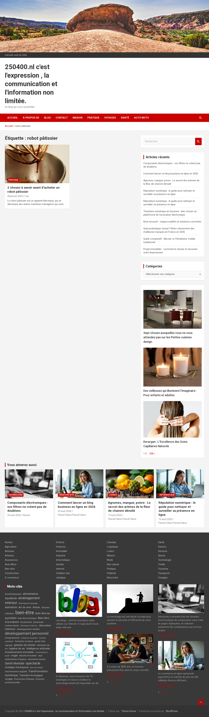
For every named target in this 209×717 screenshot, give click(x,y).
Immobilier (61, 551)
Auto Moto (141, 117)
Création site (66, 495)
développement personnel (26, 633)
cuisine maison (12, 625)
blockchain (38, 622)
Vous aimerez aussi (22, 465)
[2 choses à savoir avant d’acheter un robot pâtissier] (37, 163)
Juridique (61, 577)
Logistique (112, 546)
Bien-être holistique (27, 618)
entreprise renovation (29, 638)
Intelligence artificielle (38, 648)
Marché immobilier (28, 655)
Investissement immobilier (19, 652)
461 (64, 695)
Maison (77, 117)
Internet (60, 568)
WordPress (172, 711)
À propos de (31, 117)
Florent (26, 515)
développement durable (28, 629)
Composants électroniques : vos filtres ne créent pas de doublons (27, 507)
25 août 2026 (14, 515)
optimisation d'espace (15, 659)
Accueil (12, 117)
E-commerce (12, 577)
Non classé (113, 564)
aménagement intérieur (22, 600)
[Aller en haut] (201, 702)
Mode (40, 656)
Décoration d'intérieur (29, 626)
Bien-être (10, 568)
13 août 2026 (115, 515)
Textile (161, 564)
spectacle (33, 663)
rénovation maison (37, 659)
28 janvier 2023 (15, 196)
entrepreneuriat (12, 638)
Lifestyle (111, 542)
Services (162, 551)
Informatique (167, 495)
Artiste (36, 607)
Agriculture (10, 546)
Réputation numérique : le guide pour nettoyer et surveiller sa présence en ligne (177, 509)
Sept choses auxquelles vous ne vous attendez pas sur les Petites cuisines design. (168, 337)
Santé (125, 117)
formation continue (24, 641)
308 (151, 453)
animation (11, 607)
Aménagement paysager (28, 603)
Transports (164, 573)
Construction (12, 573)
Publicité (111, 573)
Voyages (110, 117)
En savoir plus (64, 632)
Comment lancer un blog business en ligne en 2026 (170, 173)
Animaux (9, 551)
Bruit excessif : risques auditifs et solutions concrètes (172, 221)
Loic (27, 196)
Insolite (60, 564)
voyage (9, 678)
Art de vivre (25, 607)
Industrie (60, 555)
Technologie (15, 495)
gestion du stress (24, 645)
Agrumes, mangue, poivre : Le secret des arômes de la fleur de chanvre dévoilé (129, 507)
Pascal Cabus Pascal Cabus (72, 515)
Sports (161, 555)
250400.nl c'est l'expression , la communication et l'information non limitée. (31, 84)
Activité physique (13, 594)
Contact (62, 117)
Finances (61, 546)
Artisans (9, 555)
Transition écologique (31, 675)
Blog (47, 117)
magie (14, 655)
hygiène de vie (17, 648)
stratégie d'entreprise (17, 667)
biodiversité (26, 622)
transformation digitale (16, 671)
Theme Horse (128, 711)
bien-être (24, 612)
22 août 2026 (64, 511)
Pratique (93, 117)
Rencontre (112, 577)
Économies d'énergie (24, 679)
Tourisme (163, 568)
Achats (9, 542)
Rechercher (198, 141)
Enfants (60, 542)
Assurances (11, 559)
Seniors (162, 546)
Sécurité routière (36, 667)
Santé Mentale (14, 663)
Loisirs (113, 495)
